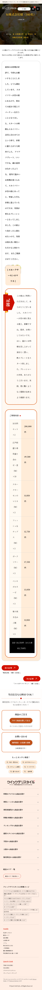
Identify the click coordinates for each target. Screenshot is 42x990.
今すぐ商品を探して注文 (21, 720)
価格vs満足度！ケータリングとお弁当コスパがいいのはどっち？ (20, 894)
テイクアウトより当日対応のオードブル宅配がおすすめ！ (20, 891)
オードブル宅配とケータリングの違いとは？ (16, 914)
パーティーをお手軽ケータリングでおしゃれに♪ (17, 901)
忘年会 (30, 34)
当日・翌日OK (13, 762)
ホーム (8, 34)
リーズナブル (30, 767)
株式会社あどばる (8, 945)
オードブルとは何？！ (10, 907)
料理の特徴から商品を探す (13, 817)
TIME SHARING (8, 965)
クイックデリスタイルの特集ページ (16, 887)
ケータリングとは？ (9, 917)
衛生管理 (5, 938)
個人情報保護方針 (8, 950)
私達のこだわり (7, 933)
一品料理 (29, 771)
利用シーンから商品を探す (13, 802)
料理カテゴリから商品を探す (14, 794)
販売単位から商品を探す (12, 857)
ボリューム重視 (14, 767)
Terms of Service (14, 981)
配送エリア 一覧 (9, 869)
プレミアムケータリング (10, 973)
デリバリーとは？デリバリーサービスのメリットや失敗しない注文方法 (21, 910)
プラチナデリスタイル (9, 970)
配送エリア (6, 935)
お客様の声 (19, 34)
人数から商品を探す (10, 849)
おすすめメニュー (30, 762)
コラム (5, 943)
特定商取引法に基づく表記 (10, 953)
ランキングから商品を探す (13, 825)
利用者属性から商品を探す (13, 810)
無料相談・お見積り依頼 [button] (21, 742)
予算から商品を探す (10, 841)
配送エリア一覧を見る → (12, 876)
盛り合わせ (16, 771)
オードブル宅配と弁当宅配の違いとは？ (15, 920)
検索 (25, 9)
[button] (33, 9)
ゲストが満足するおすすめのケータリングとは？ (17, 898)
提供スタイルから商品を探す (14, 833)
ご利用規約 (6, 948)
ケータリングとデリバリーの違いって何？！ (16, 904)
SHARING (6, 968)
